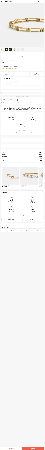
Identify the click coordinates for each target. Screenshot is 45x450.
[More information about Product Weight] (24, 126)
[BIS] (4, 99)
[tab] (2, 49)
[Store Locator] (38, 1)
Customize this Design (32, 86)
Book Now (12, 62)
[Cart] (40, 1)
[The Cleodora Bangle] (29, 176)
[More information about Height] (15, 133)
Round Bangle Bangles (23, 230)
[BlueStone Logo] (7, 1)
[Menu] (1, 1)
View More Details (12, 86)
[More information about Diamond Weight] (35, 120)
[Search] (42, 1)
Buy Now (33, 448)
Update (15, 66)
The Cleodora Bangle (24, 185)
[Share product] (2, 45)
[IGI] (11, 99)
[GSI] (18, 99)
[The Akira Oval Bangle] (10, 176)
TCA (21, 60)
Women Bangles (31, 230)
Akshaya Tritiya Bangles (14, 230)
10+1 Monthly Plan (11, 448)
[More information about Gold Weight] (13, 120)
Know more (22, 215)
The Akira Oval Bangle (5, 185)
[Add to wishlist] (42, 45)
